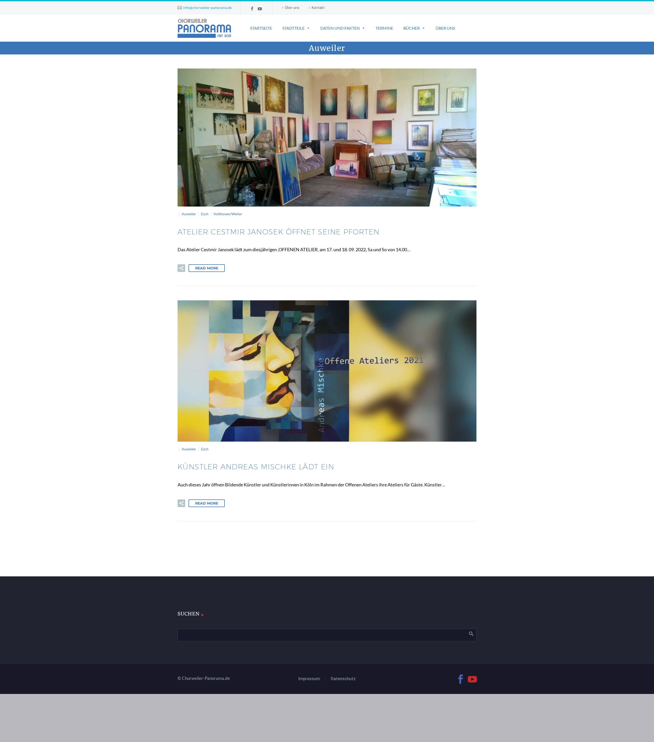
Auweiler (189, 214)
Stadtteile (293, 28)
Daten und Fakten (340, 28)
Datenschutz (343, 679)
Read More (206, 268)
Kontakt (318, 8)
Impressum (309, 679)
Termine (384, 28)
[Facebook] (252, 9)
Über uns (292, 8)
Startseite (261, 28)
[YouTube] (260, 9)
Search (470, 633)
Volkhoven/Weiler (227, 214)
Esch (204, 214)
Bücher (411, 28)
